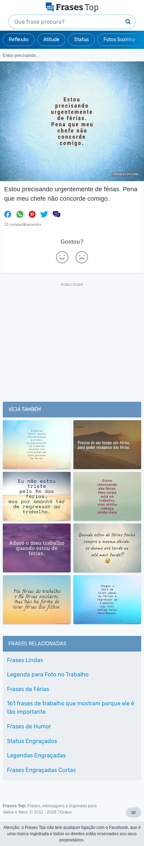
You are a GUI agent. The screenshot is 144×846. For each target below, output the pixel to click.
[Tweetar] (44, 214)
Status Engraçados (32, 741)
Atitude (51, 40)
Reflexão (19, 40)
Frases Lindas (25, 660)
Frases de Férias (28, 689)
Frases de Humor (29, 726)
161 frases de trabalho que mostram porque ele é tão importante (70, 707)
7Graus (65, 812)
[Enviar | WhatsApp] (20, 214)
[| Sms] (56, 214)
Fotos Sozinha (119, 40)
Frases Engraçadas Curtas (41, 770)
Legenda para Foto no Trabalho (47, 674)
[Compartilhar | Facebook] (7, 214)
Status (81, 40)
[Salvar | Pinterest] (32, 214)
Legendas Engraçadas (36, 755)
